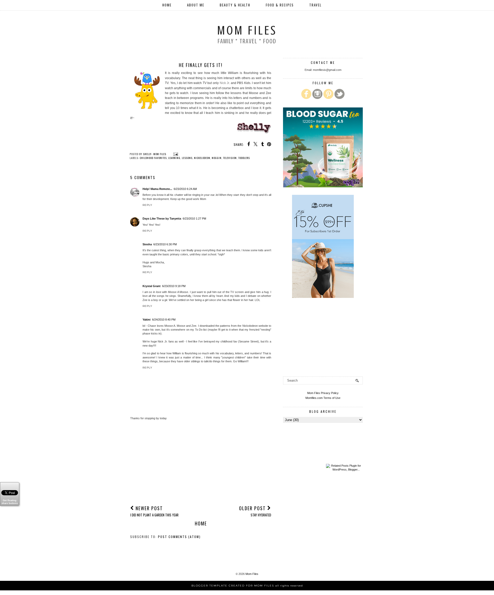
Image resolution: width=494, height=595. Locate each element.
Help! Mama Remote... (157, 188)
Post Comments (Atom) (179, 536)
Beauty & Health (235, 4)
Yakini (147, 319)
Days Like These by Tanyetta (162, 218)
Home (167, 4)
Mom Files (247, 30)
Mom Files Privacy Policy (323, 393)
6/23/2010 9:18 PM (174, 286)
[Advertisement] (200, 462)
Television (230, 158)
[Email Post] (175, 154)
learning (174, 158)
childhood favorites (153, 158)
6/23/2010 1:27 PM (194, 218)
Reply (147, 205)
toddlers (244, 158)
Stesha (147, 244)
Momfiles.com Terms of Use (322, 397)
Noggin (217, 158)
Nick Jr (224, 83)
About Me (195, 4)
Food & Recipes (280, 4)
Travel (315, 4)
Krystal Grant (152, 286)
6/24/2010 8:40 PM (163, 319)
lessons (187, 158)
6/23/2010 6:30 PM (165, 244)
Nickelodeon (202, 158)
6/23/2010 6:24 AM (185, 188)
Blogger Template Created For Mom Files (247, 585)
